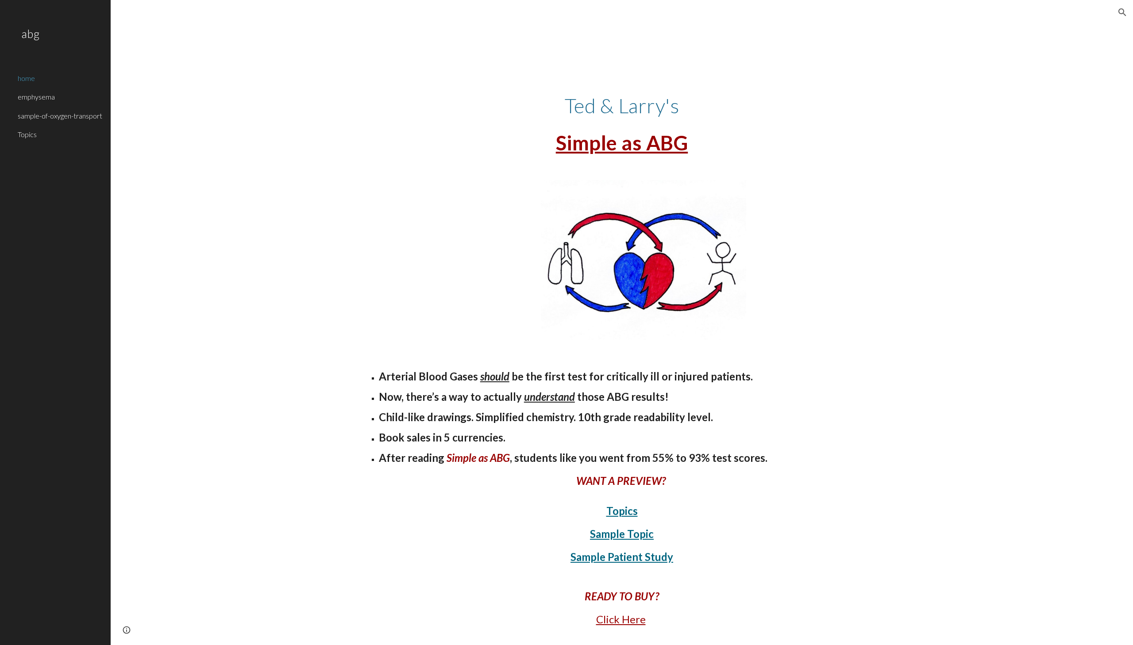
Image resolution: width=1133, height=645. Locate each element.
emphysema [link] (36, 96)
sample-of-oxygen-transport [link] (60, 115)
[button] (1122, 12)
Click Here (621, 619)
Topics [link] (27, 134)
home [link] (26, 78)
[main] (621, 124)
